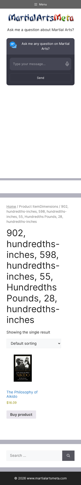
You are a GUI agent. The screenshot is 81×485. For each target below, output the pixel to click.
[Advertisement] (40, 137)
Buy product (21, 414)
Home (11, 206)
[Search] (68, 456)
